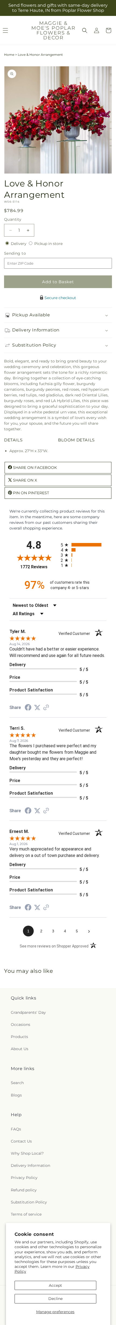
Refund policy (24, 1190)
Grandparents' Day (28, 1012)
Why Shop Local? (27, 1153)
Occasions (20, 1024)
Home (9, 55)
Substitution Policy (29, 1202)
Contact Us (21, 1141)
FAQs (16, 1129)
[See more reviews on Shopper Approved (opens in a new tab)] (46, 707)
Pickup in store (48, 243)
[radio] (84, 544)
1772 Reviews (39, 566)
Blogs (16, 1095)
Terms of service (26, 1214)
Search (17, 1082)
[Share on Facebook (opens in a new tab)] (28, 708)
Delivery (19, 243)
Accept (55, 1285)
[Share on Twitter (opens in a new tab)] (37, 707)
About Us (19, 1048)
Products (19, 1036)
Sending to (23, 253)
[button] (85, 30)
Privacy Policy (24, 1177)
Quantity (12, 219)
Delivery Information (30, 1165)
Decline (55, 1298)
